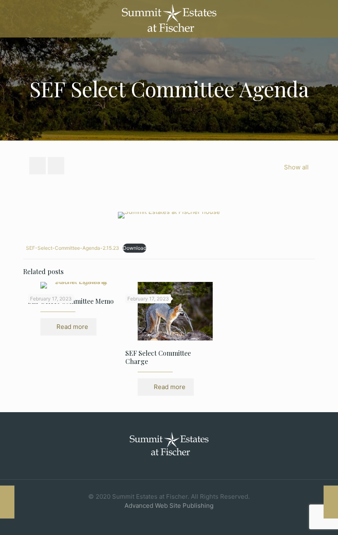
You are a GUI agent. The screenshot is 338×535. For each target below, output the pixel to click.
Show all (296, 167)
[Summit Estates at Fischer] (169, 18)
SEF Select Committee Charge (158, 357)
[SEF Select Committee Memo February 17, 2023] (7, 502)
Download (134, 248)
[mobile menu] (325, 19)
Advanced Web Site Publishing (169, 505)
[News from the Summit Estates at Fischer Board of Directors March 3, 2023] (331, 502)
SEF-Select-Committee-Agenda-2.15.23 (72, 248)
